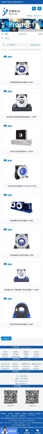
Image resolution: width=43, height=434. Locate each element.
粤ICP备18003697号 (29, 420)
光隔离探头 (5, 354)
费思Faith (15, 364)
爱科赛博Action (26, 364)
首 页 (6, 45)
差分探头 (36, 352)
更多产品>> (36, 357)
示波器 (5, 352)
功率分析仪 (5, 357)
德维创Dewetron (36, 364)
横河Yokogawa (5, 366)
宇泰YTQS (16, 369)
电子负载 (15, 354)
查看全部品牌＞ (35, 45)
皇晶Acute (16, 366)
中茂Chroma (26, 366)
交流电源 (36, 354)
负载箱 (26, 357)
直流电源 (26, 354)
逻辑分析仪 (14, 416)
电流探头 (15, 352)
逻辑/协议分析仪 (15, 357)
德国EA (37, 366)
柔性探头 (26, 352)
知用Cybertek (5, 364)
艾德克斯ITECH (5, 369)
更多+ (40, 34)
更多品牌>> (36, 369)
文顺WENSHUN (26, 369)
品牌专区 (12, 45)
